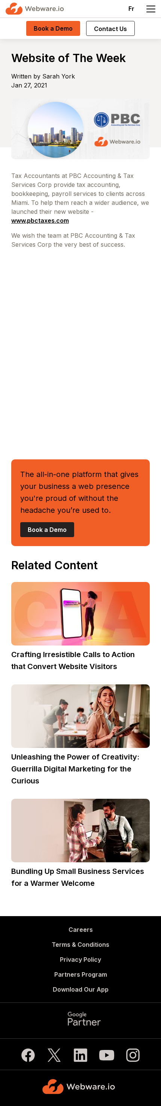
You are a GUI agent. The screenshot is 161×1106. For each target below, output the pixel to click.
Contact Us (110, 29)
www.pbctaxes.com (40, 220)
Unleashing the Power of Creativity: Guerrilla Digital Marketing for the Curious (75, 768)
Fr (131, 8)
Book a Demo (53, 28)
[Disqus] (80, 351)
